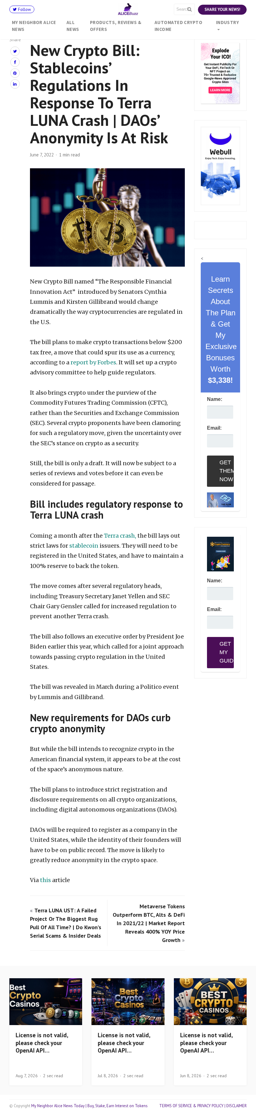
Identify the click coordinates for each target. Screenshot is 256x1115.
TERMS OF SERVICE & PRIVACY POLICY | (192, 1105)
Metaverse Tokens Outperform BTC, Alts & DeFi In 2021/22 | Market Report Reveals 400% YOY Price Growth (149, 923)
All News (72, 25)
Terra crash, (120, 535)
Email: (214, 428)
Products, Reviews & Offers (115, 25)
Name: (214, 399)
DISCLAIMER (236, 1105)
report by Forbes (93, 362)
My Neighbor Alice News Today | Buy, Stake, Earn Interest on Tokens (89, 1105)
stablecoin (83, 545)
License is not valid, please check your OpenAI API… (42, 1042)
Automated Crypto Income (178, 25)
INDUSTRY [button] (227, 22)
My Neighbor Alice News (34, 25)
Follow (24, 9)
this (46, 880)
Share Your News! (222, 9)
